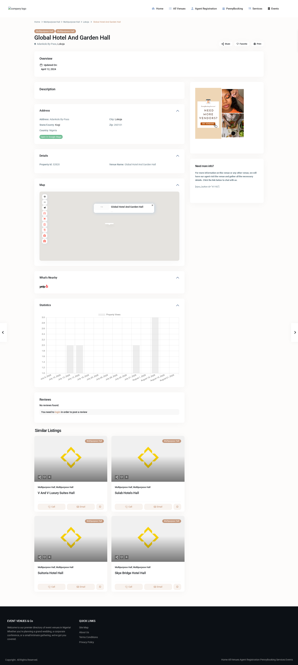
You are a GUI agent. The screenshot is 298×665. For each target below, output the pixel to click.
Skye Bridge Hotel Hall (130, 573)
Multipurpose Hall (52, 22)
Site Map (83, 627)
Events (275, 8)
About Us (84, 632)
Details (43, 155)
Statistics (45, 305)
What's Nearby (48, 277)
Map (42, 185)
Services (257, 8)
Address (44, 110)
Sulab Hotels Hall (127, 493)
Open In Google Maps (51, 137)
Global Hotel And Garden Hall (127, 206)
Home (159, 8)
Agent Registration (206, 8)
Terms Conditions (88, 637)
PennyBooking (234, 8)
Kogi (57, 124)
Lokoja (86, 22)
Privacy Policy (86, 642)
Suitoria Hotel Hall (50, 573)
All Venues (179, 8)
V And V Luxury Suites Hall (56, 493)
